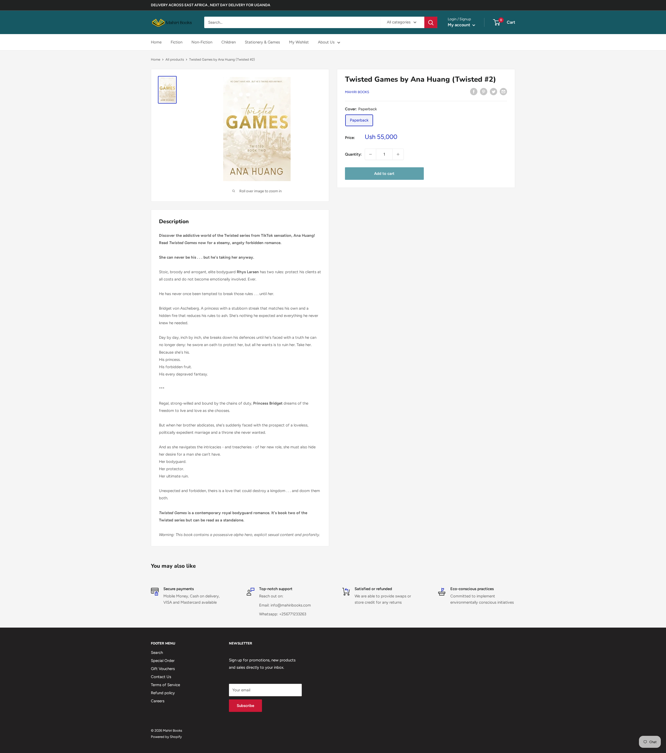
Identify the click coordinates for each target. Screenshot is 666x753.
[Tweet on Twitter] (493, 91)
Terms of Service (165, 684)
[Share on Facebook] (473, 91)
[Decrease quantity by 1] (370, 154)
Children (228, 42)
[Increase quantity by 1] (398, 154)
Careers (157, 701)
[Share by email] (503, 91)
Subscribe (245, 705)
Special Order (163, 660)
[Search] (430, 22)
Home (156, 42)
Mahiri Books (357, 92)
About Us (326, 42)
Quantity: (353, 154)
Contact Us (161, 676)
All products (174, 59)
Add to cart (384, 173)
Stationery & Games (262, 42)
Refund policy (163, 693)
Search (157, 652)
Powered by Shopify (166, 737)
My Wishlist (299, 42)
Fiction (176, 42)
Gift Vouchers (163, 668)
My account (459, 24)
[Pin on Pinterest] (483, 91)
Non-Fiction (201, 42)
